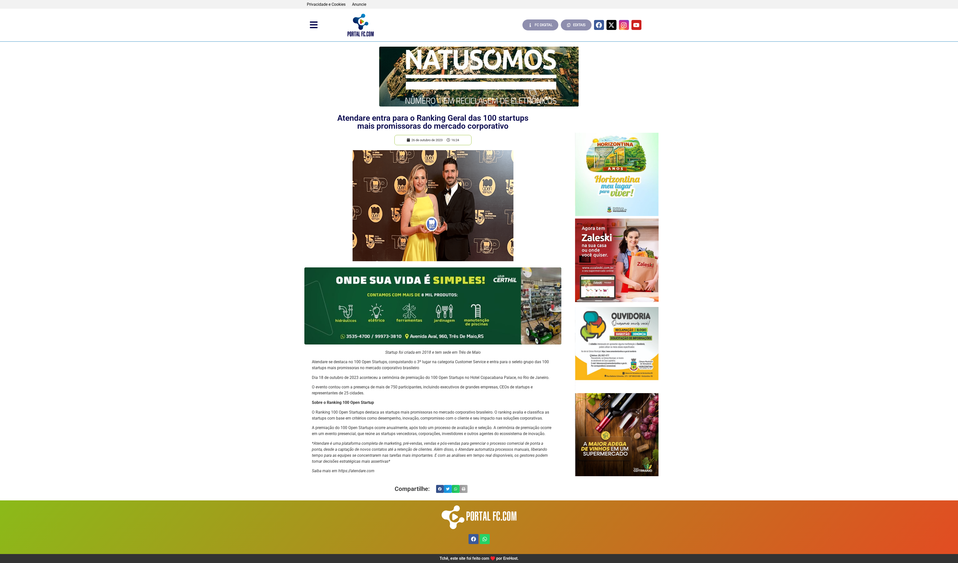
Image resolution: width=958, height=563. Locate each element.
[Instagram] (624, 25)
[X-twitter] (611, 25)
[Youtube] (636, 25)
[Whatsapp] (485, 539)
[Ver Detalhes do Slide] (479, 77)
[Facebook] (599, 25)
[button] (440, 489)
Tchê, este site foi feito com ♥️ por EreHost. (479, 558)
